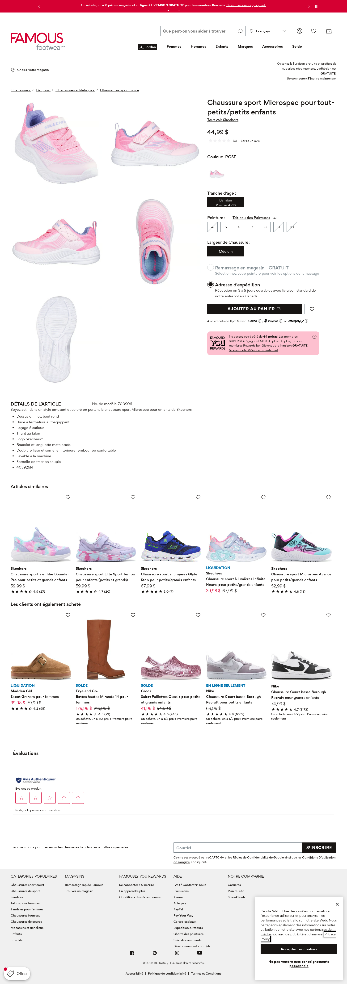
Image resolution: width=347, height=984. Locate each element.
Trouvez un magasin (79, 891)
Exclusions (181, 891)
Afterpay (180, 903)
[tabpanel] (173, 4)
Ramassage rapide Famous (84, 885)
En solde (17, 940)
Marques (245, 46)
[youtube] (199, 955)
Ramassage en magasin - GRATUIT (252, 268)
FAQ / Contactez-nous (190, 885)
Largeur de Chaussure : (228, 242)
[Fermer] (337, 904)
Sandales (17, 897)
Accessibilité (134, 973)
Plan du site (236, 891)
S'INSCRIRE (319, 847)
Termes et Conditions (206, 973)
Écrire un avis (250, 140)
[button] (245, 5)
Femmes (174, 46)
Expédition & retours (188, 928)
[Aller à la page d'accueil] (38, 41)
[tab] (168, 10)
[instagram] (177, 955)
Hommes (198, 46)
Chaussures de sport (25, 891)
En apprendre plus (132, 891)
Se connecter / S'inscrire (136, 885)
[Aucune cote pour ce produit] (220, 140)
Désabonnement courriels (192, 946)
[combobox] (203, 31)
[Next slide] (308, 6)
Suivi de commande (188, 940)
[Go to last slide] (38, 6)
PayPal (178, 909)
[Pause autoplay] (316, 6)
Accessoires (272, 46)
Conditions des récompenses (140, 897)
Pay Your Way (183, 915)
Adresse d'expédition (237, 285)
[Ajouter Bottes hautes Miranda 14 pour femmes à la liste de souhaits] (133, 615)
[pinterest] (155, 955)
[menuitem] (147, 51)
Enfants (222, 46)
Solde (297, 46)
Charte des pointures (188, 934)
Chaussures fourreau (26, 915)
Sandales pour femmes (27, 909)
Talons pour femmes (25, 903)
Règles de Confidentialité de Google (258, 857)
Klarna (178, 897)
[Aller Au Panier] (328, 31)
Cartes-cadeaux (185, 921)
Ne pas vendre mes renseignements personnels (299, 963)
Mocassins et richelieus (27, 928)
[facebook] (132, 955)
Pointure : (216, 217)
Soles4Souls (236, 897)
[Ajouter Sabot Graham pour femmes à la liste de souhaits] (68, 615)
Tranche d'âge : (221, 193)
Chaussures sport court (27, 885)
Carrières (234, 885)
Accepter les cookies (299, 949)
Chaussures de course (26, 921)
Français (263, 31)
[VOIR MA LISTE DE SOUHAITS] (313, 31)
